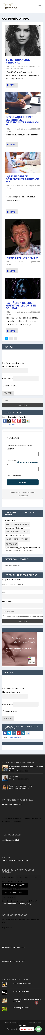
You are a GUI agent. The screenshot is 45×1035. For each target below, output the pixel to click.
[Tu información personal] (22, 40)
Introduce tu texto (12, 566)
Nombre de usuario (11, 366)
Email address (11, 520)
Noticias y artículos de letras (18, 771)
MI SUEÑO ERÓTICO (21, 991)
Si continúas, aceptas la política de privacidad (24, 616)
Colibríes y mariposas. (22, 1008)
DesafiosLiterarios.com (23, 66)
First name (14, 528)
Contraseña (7, 378)
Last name (14, 535)
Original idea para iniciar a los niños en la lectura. (26, 767)
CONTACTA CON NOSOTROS (13, 961)
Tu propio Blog (13, 1029)
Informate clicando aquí (12, 804)
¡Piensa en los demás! (22, 258)
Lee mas (11, 85)
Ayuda (8, 69)
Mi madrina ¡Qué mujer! (22, 983)
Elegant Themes (20, 1023)
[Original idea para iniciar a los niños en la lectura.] (5, 768)
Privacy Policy (28, 550)
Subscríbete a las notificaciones (15, 860)
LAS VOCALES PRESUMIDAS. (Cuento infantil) (27, 1000)
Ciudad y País (7, 601)
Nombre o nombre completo (13, 584)
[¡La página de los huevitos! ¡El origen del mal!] (22, 288)
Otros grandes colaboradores (19, 779)
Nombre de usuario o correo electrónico (20, 447)
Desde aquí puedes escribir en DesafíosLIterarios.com (22, 121)
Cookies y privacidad (10, 840)
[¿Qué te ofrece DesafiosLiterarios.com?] (22, 162)
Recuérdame (11, 385)
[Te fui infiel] (5, 778)
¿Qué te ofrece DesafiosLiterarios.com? (22, 179)
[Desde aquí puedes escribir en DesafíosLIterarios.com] (22, 103)
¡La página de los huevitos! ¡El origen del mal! (21, 305)
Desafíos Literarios (17, 69)
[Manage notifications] (36, 1003)
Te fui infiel (13, 777)
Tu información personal (18, 61)
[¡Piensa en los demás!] (22, 237)
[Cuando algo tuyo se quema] (5, 787)
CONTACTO (33, 1029)
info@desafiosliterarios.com (13, 947)
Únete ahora (15, 492)
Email (4, 593)
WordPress (22, 1025)
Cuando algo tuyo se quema (20, 786)
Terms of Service (11, 550)
